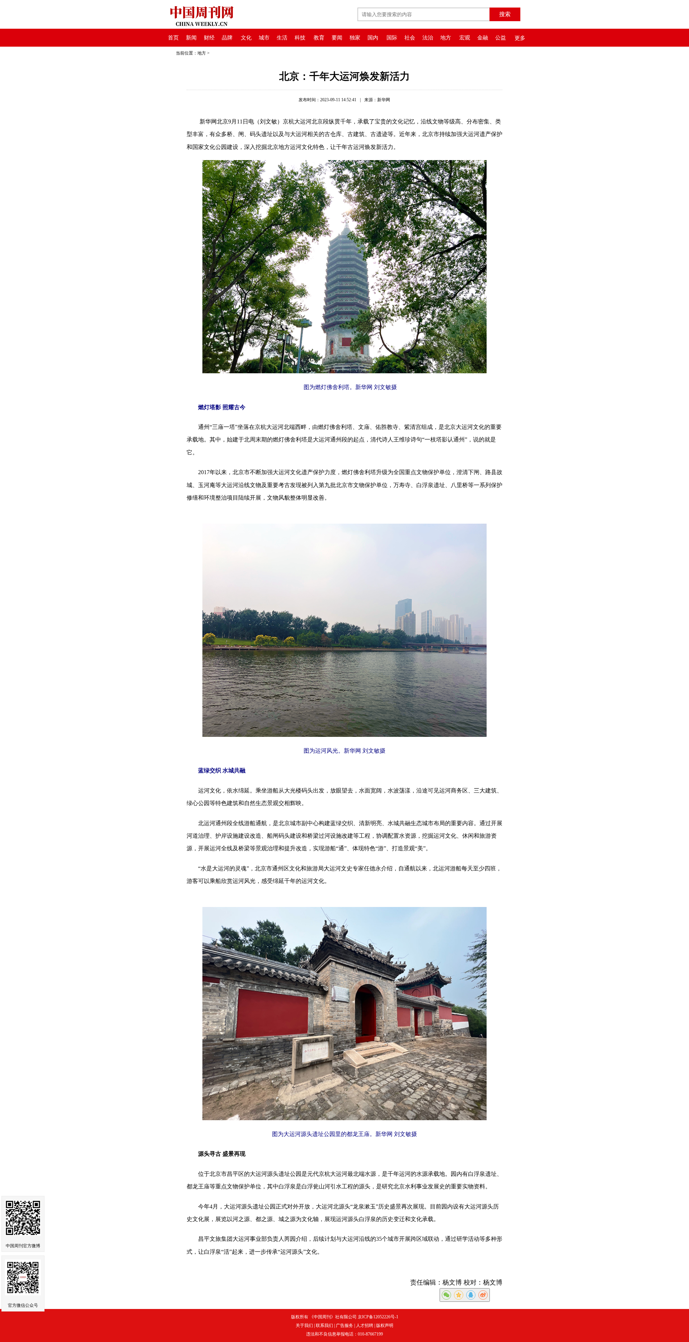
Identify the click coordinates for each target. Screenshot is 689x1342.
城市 (264, 38)
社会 (409, 38)
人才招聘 (364, 1325)
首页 (173, 38)
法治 (427, 38)
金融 (482, 38)
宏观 (464, 38)
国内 (372, 38)
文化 (246, 38)
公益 (500, 38)
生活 (282, 38)
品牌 (227, 38)
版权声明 (384, 1325)
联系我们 (324, 1325)
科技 (300, 38)
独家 (355, 38)
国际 (391, 38)
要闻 (337, 38)
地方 (445, 38)
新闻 (191, 38)
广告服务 (344, 1325)
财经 (209, 38)
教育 (319, 38)
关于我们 (304, 1325)
